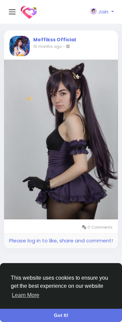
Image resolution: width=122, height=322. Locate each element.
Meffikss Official (54, 39)
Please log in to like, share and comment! (61, 240)
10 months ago (47, 46)
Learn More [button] (25, 295)
